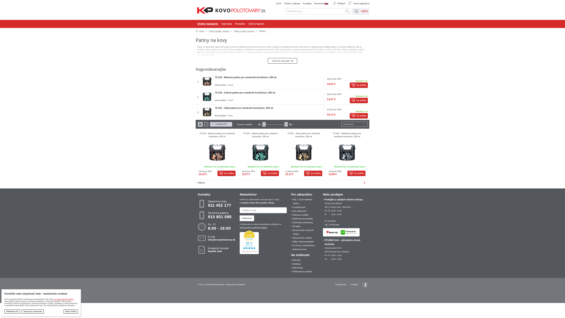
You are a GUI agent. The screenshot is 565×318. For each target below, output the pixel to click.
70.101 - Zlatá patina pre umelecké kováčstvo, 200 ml (244, 108)
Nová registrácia (361, 3)
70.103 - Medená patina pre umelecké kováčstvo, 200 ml (245, 77)
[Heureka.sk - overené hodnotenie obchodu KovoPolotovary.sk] (249, 253)
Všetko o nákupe (292, 3)
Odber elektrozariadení (303, 241)
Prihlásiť (341, 3)
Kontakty (307, 3)
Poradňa (240, 23)
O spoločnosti (299, 207)
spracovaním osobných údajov (253, 227)
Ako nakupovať (299, 211)
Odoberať (247, 218)
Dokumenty (298, 267)
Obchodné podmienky (303, 222)
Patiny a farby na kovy (244, 31)
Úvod (278, 3)
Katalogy (297, 264)
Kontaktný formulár (218, 249)
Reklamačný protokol (302, 271)
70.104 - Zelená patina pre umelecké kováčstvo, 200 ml (245, 92)
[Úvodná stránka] (231, 10)
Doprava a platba (301, 215)
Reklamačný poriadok (303, 218)
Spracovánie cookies (302, 238)
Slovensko (319, 3)
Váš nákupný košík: (356, 11)
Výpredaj (226, 23)
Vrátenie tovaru (300, 249)
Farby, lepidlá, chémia (219, 31)
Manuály (296, 260)
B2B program (256, 23)
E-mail (221, 238)
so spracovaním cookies (64, 299)
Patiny (262, 31)
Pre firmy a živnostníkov (304, 245)
